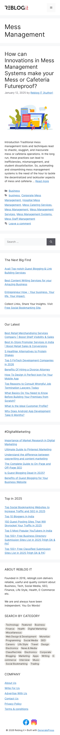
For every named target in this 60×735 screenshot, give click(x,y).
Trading (35, 663)
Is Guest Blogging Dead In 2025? (25, 472)
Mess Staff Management (20, 218)
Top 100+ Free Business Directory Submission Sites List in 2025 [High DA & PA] (30, 539)
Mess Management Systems (34, 214)
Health (21, 628)
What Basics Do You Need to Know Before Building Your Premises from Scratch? (26, 396)
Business (14, 190)
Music (36, 659)
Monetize (45, 636)
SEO (43, 640)
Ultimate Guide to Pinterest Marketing (28, 449)
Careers (10, 644)
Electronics (12, 648)
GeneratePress (46, 730)
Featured (27, 624)
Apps (35, 656)
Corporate (45, 652)
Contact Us (11, 698)
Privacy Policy (13, 703)
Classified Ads (13, 652)
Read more (42, 181)
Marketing (24, 656)
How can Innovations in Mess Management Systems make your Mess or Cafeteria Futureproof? (29, 70)
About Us (10, 683)
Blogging (11, 656)
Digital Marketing (37, 628)
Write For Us (12, 688)
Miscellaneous (14, 632)
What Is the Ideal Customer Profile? (26, 406)
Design (45, 644)
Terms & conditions (16, 709)
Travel (34, 644)
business (14, 195)
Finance (10, 628)
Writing (45, 656)
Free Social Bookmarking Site (23, 307)
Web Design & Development (21, 636)
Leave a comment (20, 223)
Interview (24, 659)
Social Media (31, 640)
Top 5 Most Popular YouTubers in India (28, 530)
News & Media (29, 648)
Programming (13, 640)
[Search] (51, 242)
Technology (12, 624)
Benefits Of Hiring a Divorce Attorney (27, 369)
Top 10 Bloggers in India (19, 516)
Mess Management (16, 209)
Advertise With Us (16, 693)
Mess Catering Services (37, 204)
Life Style (23, 644)
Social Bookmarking (16, 663)
